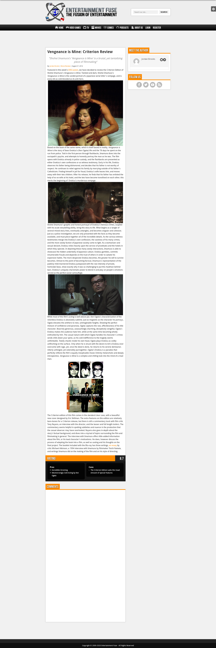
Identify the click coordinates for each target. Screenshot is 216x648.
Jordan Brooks (54, 66)
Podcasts (124, 27)
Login (147, 27)
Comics (110, 27)
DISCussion (73, 69)
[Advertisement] (108, 38)
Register (157, 27)
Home (61, 27)
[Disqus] (85, 523)
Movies (98, 27)
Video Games (75, 27)
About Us (139, 27)
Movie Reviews (65, 66)
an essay (113, 445)
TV (88, 27)
